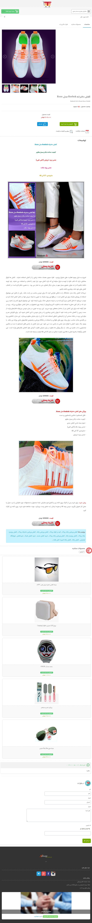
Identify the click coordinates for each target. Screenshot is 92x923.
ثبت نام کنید (37, 916)
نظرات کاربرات (63, 24)
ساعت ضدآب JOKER (47, 666)
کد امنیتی (88, 825)
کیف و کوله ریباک (55, 532)
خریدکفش (20, 536)
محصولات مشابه (76, 24)
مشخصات (87, 24)
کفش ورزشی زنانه (42, 532)
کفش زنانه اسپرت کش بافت (62, 540)
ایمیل (89, 798)
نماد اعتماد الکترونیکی (83, 882)
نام (90, 789)
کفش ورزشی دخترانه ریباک (27, 532)
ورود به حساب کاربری (50, 916)
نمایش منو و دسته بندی (79, 11)
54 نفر (40, 124)
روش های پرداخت (85, 888)
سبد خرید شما (10, 11)
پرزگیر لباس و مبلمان (46, 707)
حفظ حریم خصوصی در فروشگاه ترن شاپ (78, 885)
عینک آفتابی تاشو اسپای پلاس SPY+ (47, 585)
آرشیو (81, 552)
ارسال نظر (87, 841)
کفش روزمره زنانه (71, 536)
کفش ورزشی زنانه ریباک (70, 532)
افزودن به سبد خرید (67, 124)
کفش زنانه (75, 540)
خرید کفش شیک (30, 536)
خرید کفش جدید (42, 536)
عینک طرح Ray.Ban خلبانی (47, 748)
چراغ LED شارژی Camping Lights (46, 626)
